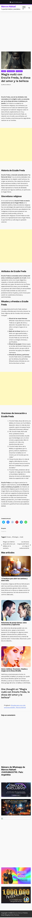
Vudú (21, 537)
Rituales (19, 71)
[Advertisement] (16, 31)
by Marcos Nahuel (6, 84)
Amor (3, 71)
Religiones (11, 71)
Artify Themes (14, 915)
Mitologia (15, 537)
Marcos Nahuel (8, 6)
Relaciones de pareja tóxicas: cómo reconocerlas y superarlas (14, 624)
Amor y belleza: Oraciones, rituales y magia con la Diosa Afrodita (14, 670)
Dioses (8, 537)
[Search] (29, 7)
